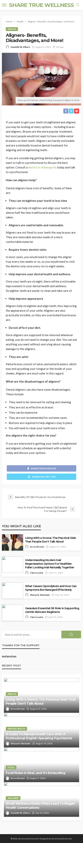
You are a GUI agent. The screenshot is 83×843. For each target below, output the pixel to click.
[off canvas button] (4, 5)
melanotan (9, 656)
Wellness (13, 798)
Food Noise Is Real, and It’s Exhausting (35, 773)
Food (11, 767)
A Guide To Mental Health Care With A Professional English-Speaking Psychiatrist (39, 736)
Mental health (16, 728)
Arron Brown (37, 546)
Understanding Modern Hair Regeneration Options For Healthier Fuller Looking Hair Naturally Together (49, 564)
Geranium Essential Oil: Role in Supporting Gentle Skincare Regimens (52, 610)
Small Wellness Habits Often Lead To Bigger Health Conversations (40, 805)
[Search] (78, 5)
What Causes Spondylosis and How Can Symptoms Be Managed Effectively (51, 588)
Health (12, 29)
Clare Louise (36, 572)
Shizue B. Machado (40, 594)
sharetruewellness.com (61, 838)
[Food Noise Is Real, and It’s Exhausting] (41, 764)
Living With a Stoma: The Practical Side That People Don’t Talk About (50, 539)
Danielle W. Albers (20, 46)
